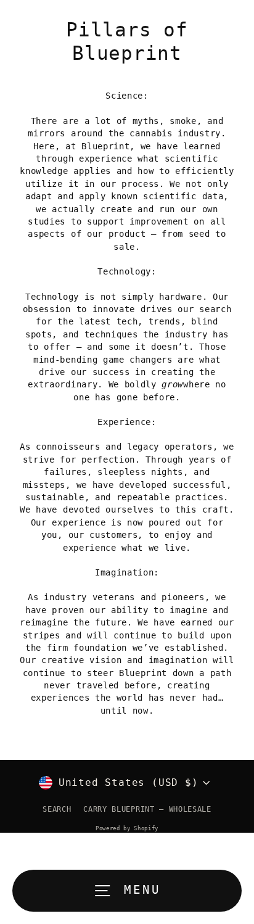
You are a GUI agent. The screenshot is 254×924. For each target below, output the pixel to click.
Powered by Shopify (127, 828)
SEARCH (57, 809)
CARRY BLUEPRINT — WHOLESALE (147, 809)
